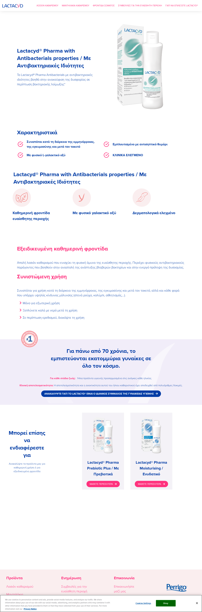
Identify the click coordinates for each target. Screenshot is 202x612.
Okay (165, 603)
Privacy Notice (30, 608)
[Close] (196, 603)
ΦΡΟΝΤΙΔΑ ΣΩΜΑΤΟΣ (104, 5)
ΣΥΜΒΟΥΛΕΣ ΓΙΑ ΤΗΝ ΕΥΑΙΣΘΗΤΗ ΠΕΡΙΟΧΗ (140, 5)
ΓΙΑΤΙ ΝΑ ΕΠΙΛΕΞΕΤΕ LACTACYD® (181, 5)
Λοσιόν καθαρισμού (19, 586)
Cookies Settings (143, 603)
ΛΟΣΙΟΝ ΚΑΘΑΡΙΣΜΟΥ (47, 5)
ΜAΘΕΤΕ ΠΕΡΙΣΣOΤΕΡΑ (101, 484)
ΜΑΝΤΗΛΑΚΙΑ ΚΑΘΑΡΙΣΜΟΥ (75, 5)
